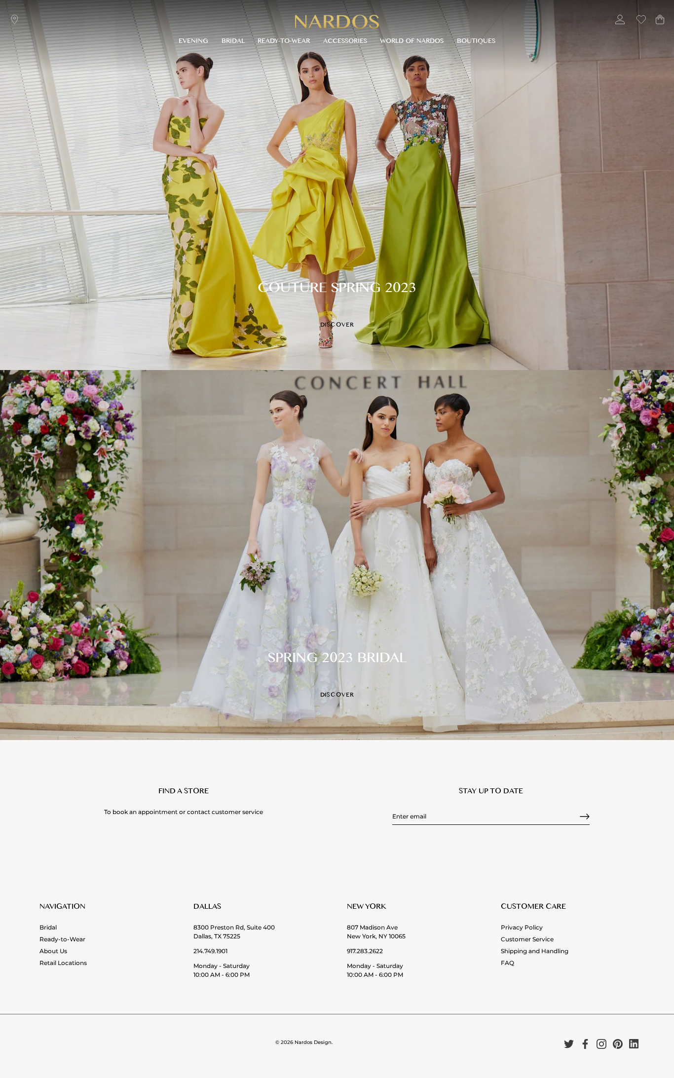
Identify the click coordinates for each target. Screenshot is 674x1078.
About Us (53, 951)
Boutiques (476, 42)
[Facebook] (585, 1044)
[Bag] (660, 23)
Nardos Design (313, 1042)
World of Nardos (412, 42)
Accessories (345, 42)
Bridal (233, 42)
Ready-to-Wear (284, 42)
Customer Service (527, 939)
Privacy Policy (522, 927)
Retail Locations (63, 962)
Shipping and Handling (534, 951)
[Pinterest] (618, 1044)
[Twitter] (569, 1044)
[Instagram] (601, 1044)
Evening (193, 42)
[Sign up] (585, 816)
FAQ (507, 962)
